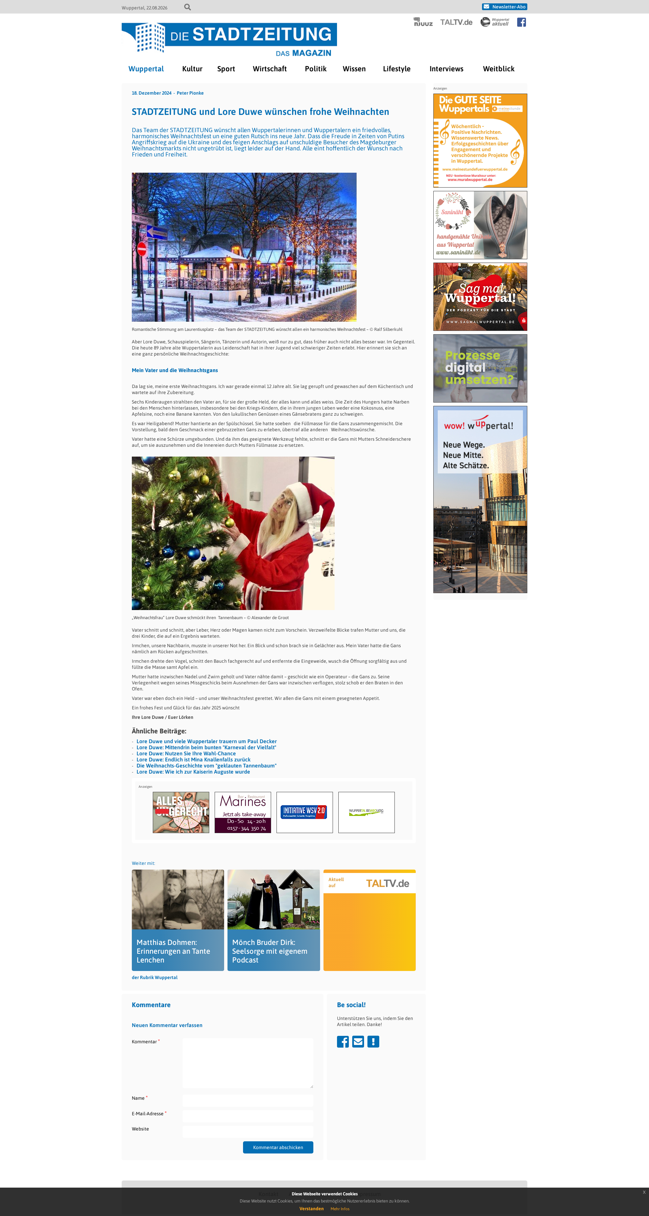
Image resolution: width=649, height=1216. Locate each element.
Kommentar (146, 1041)
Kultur (192, 68)
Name (140, 1098)
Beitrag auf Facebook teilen (343, 1041)
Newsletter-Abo (509, 6)
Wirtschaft (270, 68)
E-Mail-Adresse (149, 1113)
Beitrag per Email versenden (358, 1041)
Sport (226, 68)
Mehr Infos (340, 1209)
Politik (316, 68)
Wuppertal (146, 68)
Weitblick (498, 68)
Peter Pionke (190, 93)
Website (140, 1129)
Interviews (446, 68)
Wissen (354, 68)
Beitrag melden (373, 1041)
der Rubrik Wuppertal (154, 977)
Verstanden (311, 1208)
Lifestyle (397, 68)
